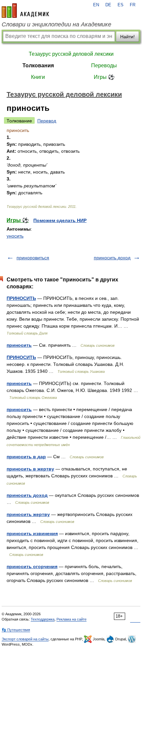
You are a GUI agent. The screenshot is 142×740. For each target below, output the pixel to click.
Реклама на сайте (71, 619)
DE (108, 5)
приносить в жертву (30, 468)
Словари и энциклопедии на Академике (56, 24)
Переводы (104, 65)
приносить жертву (28, 514)
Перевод (46, 120)
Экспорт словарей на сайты (25, 639)
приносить (19, 345)
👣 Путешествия (16, 630)
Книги (38, 77)
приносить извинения (32, 533)
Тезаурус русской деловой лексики (71, 54)
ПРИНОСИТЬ (21, 298)
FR (132, 5)
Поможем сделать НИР (60, 220)
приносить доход (112, 257)
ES (121, 5)
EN (96, 5)
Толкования (38, 65)
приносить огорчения (32, 566)
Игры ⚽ (104, 77)
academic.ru (25, 10)
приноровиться (33, 257)
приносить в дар (26, 456)
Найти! (127, 36)
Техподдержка (42, 619)
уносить (15, 236)
